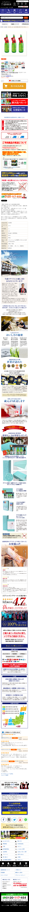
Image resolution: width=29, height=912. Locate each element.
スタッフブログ (4, 875)
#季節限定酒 (20, 24)
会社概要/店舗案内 (7, 859)
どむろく (19, 846)
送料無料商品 (6, 849)
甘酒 (4, 846)
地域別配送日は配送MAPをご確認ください (14, 117)
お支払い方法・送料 (22, 851)
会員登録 (5, 851)
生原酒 (5, 27)
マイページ (5, 854)
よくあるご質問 (21, 849)
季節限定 (5, 843)
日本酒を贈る (20, 843)
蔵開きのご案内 (18, 872)
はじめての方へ (6, 841)
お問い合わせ (20, 854)
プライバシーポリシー (20, 875)
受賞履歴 (3, 872)
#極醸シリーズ (10, 24)
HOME (1, 27)
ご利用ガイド (18, 869)
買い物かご (5, 857)
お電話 (18, 857)
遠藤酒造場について (5, 869)
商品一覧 (19, 841)
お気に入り (20, 859)
